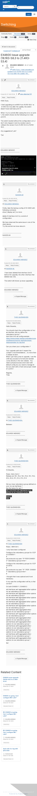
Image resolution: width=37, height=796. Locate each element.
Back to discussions (9, 46)
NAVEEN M (19, 195)
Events (13, 37)
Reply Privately (11, 97)
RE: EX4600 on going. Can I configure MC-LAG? (10, 714)
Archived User (9, 753)
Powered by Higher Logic (18, 793)
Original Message (20, 296)
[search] (15, 6)
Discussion (19, 34)
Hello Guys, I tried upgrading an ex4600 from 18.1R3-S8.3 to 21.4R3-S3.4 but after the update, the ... (21, 72)
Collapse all (16, 51)
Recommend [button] (31, 80)
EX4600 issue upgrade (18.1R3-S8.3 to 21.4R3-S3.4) (10, 679)
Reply (3, 97)
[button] (3, 66)
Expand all (7, 51)
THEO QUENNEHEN (21, 317)
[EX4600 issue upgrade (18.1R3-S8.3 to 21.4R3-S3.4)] (11, 70)
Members (23, 37)
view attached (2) (26, 94)
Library (31, 34)
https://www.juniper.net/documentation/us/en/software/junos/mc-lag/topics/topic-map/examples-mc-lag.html (21, 340)
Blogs (4, 37)
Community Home (6, 34)
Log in (28, 14)
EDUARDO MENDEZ (18, 91)
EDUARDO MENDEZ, (12, 204)
